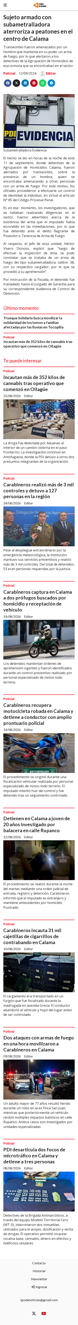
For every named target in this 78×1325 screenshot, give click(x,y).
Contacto (39, 1263)
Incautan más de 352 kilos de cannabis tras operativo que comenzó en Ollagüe (37, 343)
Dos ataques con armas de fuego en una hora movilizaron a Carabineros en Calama (38, 1043)
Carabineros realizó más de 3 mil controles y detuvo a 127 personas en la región (38, 490)
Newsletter (39, 1279)
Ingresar (41, 1287)
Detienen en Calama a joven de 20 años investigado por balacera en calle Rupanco (36, 824)
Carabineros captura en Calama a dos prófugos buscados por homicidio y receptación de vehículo (37, 601)
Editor (51, 73)
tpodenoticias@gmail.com (39, 1300)
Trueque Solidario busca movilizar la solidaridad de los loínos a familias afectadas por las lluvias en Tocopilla (33, 322)
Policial (9, 73)
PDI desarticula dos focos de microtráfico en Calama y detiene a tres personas (34, 1155)
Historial (39, 1271)
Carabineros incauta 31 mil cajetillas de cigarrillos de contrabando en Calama (32, 936)
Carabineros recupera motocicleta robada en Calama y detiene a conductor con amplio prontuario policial (38, 714)
